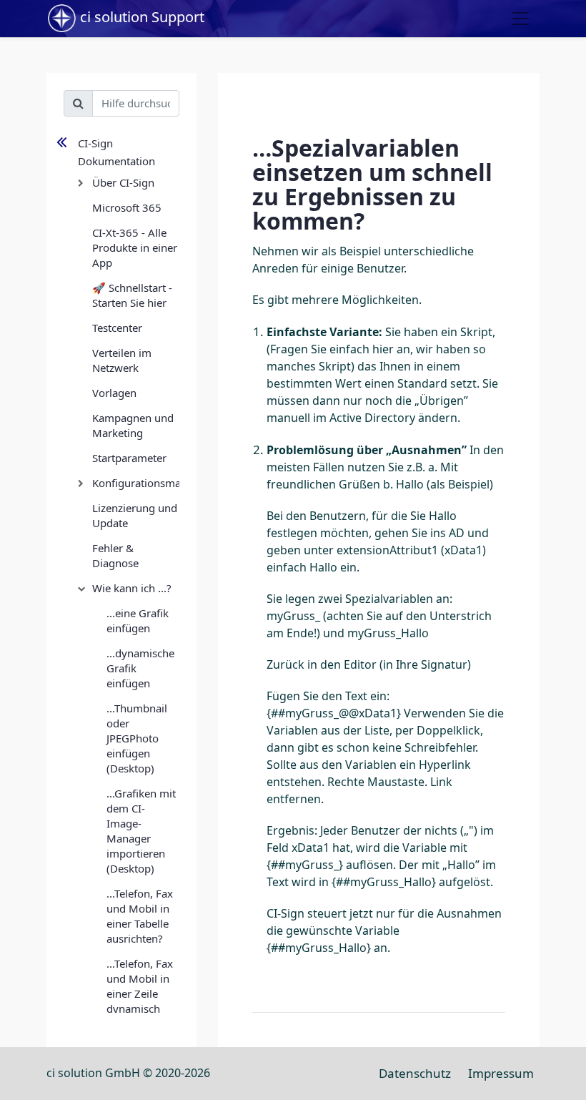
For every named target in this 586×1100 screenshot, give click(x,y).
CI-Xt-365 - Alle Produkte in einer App (134, 247)
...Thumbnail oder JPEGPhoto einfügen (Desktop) (136, 738)
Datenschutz (415, 1073)
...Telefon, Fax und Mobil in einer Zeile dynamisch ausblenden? (139, 993)
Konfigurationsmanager (135, 483)
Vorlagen (114, 393)
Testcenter (117, 327)
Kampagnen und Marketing (133, 425)
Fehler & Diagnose (115, 555)
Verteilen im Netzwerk (122, 360)
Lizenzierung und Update (134, 515)
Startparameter (129, 458)
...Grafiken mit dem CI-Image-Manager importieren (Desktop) (141, 830)
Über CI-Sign (123, 182)
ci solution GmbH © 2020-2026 (128, 1073)
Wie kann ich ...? (132, 588)
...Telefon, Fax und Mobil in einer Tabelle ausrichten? (139, 916)
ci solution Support (140, 16)
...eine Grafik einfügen (137, 620)
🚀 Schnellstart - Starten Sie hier (132, 295)
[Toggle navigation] (520, 18)
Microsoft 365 (127, 207)
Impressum (501, 1073)
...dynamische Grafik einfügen (140, 668)
